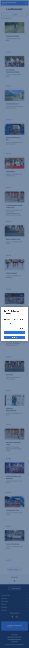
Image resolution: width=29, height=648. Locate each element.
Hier (5, 325)
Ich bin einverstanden (14, 333)
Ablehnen (14, 337)
